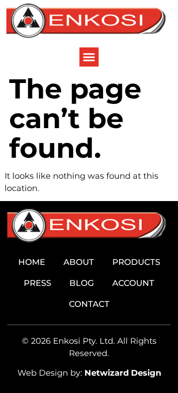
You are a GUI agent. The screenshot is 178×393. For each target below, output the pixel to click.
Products (136, 262)
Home (31, 262)
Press (37, 283)
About (78, 262)
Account (133, 283)
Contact (89, 304)
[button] (89, 57)
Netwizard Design (122, 373)
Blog (81, 283)
